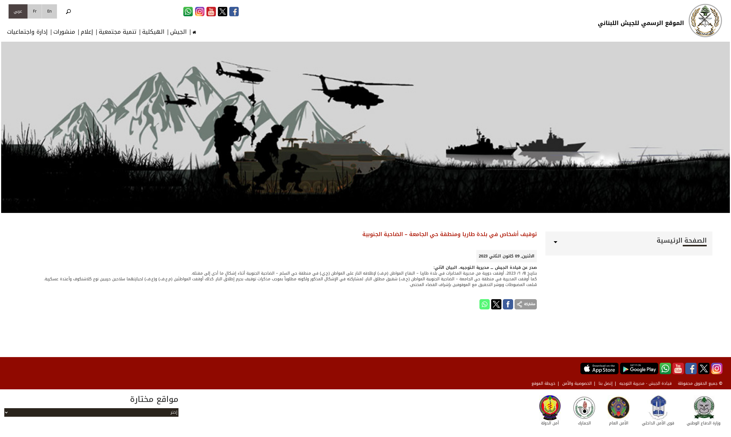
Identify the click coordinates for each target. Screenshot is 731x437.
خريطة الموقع (543, 383)
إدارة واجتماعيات (27, 32)
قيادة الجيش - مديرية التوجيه (645, 383)
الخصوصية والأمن (577, 383)
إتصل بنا (605, 383)
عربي (18, 11)
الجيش (178, 32)
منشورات (64, 32)
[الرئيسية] (705, 20)
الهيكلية (153, 32)
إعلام (87, 32)
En (49, 11)
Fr (35, 11)
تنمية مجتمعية (117, 32)
